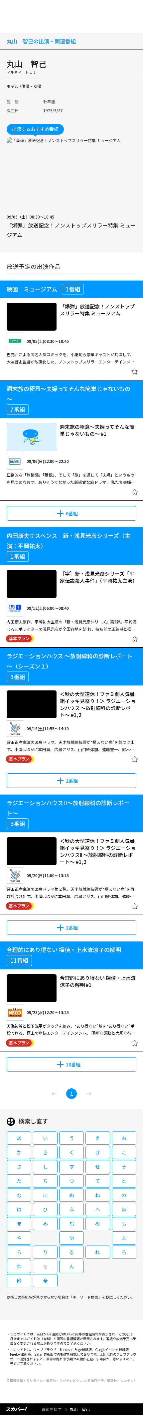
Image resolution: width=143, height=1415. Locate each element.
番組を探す (52, 1409)
